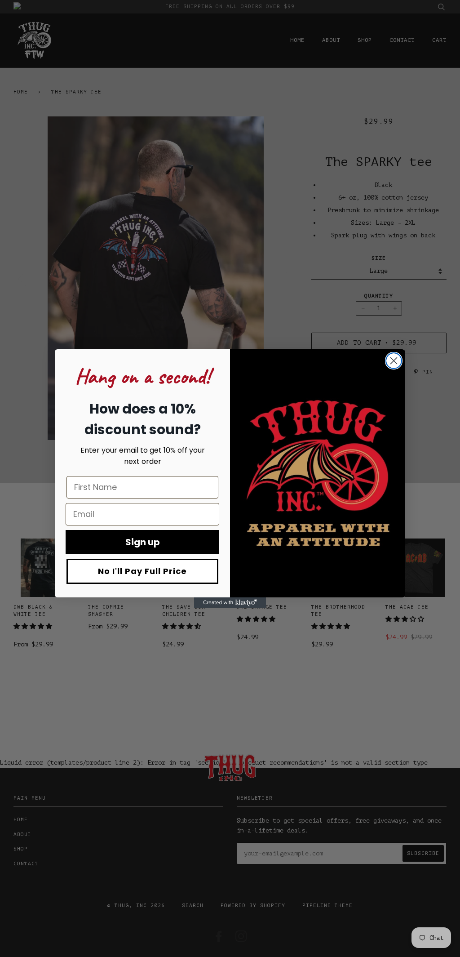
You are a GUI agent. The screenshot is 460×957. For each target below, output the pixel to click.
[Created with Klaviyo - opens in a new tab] (230, 602)
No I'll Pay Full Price (142, 571)
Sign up (142, 542)
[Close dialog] (394, 361)
